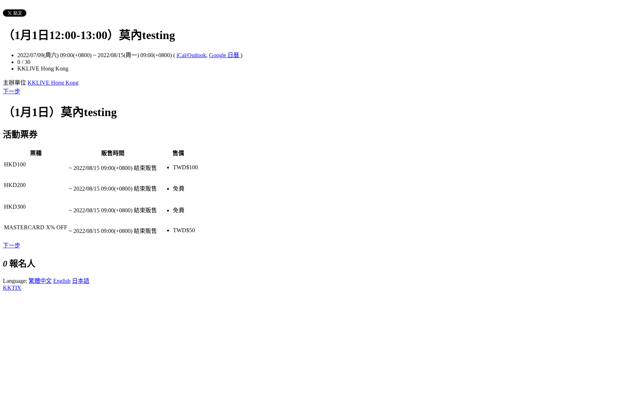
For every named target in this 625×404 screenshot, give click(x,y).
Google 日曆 (225, 55)
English (62, 281)
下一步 (11, 91)
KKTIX (12, 288)
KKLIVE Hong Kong (52, 83)
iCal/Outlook (191, 55)
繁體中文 (40, 281)
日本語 (80, 281)
